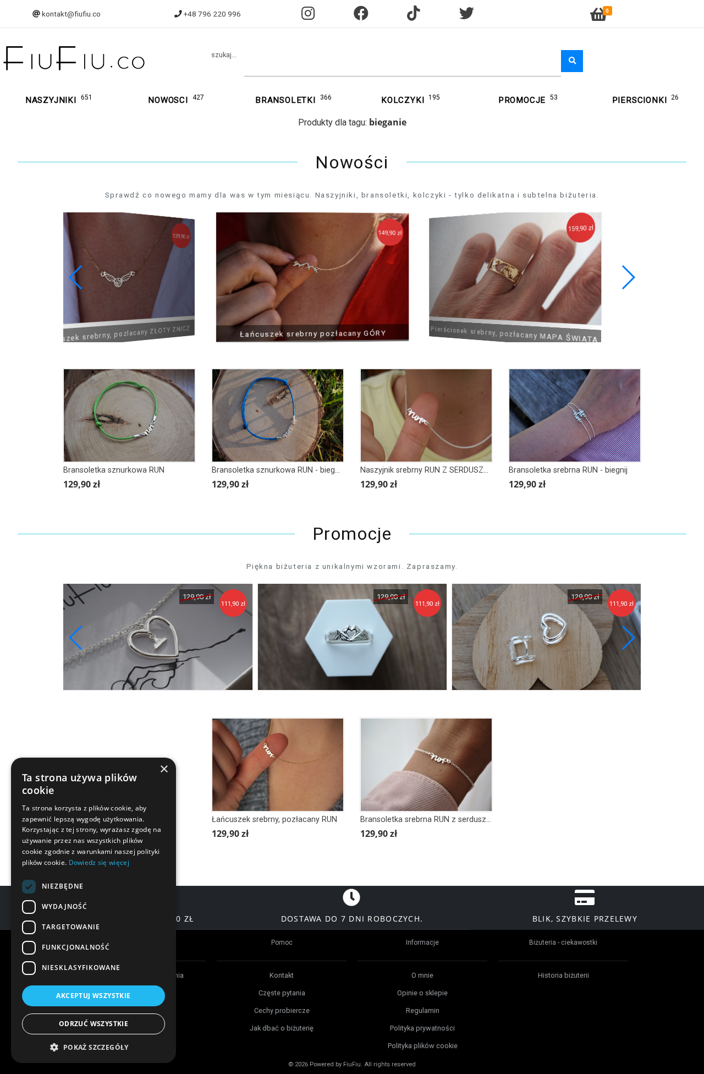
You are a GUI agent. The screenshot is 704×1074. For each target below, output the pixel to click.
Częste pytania (281, 993)
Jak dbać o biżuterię (282, 1028)
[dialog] (93, 910)
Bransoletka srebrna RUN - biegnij (568, 470)
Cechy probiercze (282, 1010)
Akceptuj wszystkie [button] (93, 995)
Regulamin (422, 1010)
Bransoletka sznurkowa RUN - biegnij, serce (289, 470)
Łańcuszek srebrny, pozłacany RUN (274, 819)
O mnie (422, 975)
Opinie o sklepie (422, 993)
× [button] (164, 769)
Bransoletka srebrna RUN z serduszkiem (431, 819)
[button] (627, 277)
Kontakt (282, 975)
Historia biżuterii (563, 975)
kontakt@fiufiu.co (71, 13)
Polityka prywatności (422, 1028)
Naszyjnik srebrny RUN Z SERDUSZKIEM (431, 470)
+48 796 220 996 (212, 13)
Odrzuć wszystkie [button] (93, 1023)
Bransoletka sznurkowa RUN (113, 470)
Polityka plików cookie (423, 1046)
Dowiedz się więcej (99, 862)
